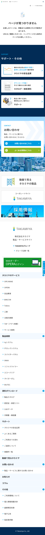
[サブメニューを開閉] (43, 275)
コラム (5, 483)
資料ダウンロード (10, 390)
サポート (6, 421)
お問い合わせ (8, 464)
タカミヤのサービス (11, 275)
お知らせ (6, 477)
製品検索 (6, 336)
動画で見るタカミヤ (11, 458)
